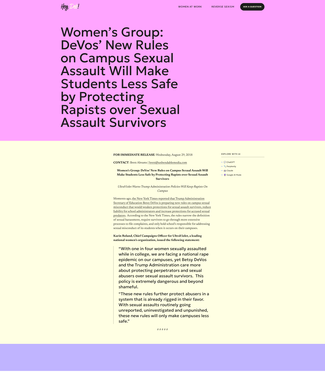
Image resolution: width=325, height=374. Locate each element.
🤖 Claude (228, 170)
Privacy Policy (84, 370)
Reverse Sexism (223, 6)
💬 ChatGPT (229, 162)
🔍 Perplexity (230, 166)
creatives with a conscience (253, 370)
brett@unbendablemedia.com (168, 162)
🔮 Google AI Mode (232, 175)
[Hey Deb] (70, 7)
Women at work (190, 6)
